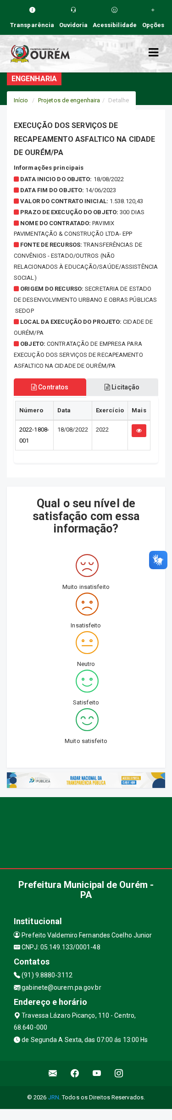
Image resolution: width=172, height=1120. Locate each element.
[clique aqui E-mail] (53, 1073)
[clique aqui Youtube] (97, 1073)
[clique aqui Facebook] (75, 1073)
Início (21, 100)
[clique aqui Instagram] (119, 1073)
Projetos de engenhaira (69, 100)
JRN (53, 1097)
